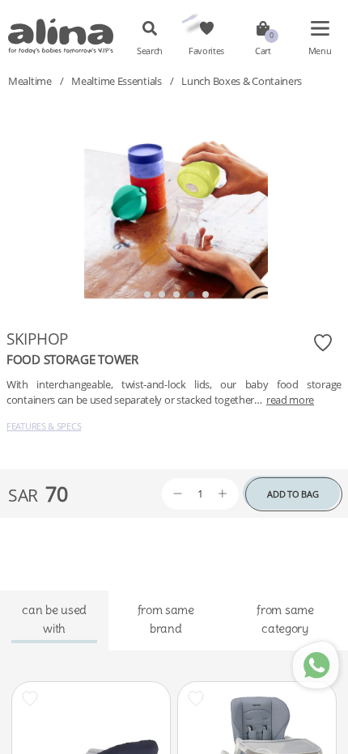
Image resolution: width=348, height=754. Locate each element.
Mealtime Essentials (116, 81)
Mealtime (30, 81)
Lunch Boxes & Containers (241, 81)
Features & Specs (43, 426)
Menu (320, 51)
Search (150, 51)
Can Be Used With (54, 618)
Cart (263, 51)
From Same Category (285, 618)
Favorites (206, 51)
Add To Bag (292, 494)
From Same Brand (166, 618)
